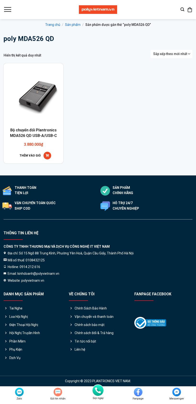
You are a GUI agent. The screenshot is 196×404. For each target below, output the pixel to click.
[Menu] (7, 9)
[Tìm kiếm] (182, 9)
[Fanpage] (138, 392)
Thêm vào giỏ (30, 155)
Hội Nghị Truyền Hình (24, 333)
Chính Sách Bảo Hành (91, 308)
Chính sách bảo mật (89, 325)
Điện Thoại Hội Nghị (23, 325)
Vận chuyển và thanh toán (94, 317)
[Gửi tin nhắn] (58, 392)
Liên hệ (80, 349)
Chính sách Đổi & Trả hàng (94, 333)
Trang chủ (52, 25)
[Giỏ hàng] (190, 9)
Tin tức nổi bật (85, 341)
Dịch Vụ (15, 358)
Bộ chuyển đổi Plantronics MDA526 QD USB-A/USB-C (33, 133)
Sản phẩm (73, 25)
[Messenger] (176, 392)
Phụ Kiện (15, 349)
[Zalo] (19, 392)
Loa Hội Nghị (18, 317)
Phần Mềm (17, 341)
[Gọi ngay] (98, 390)
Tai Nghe (15, 308)
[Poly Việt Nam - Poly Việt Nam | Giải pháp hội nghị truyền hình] (98, 9)
